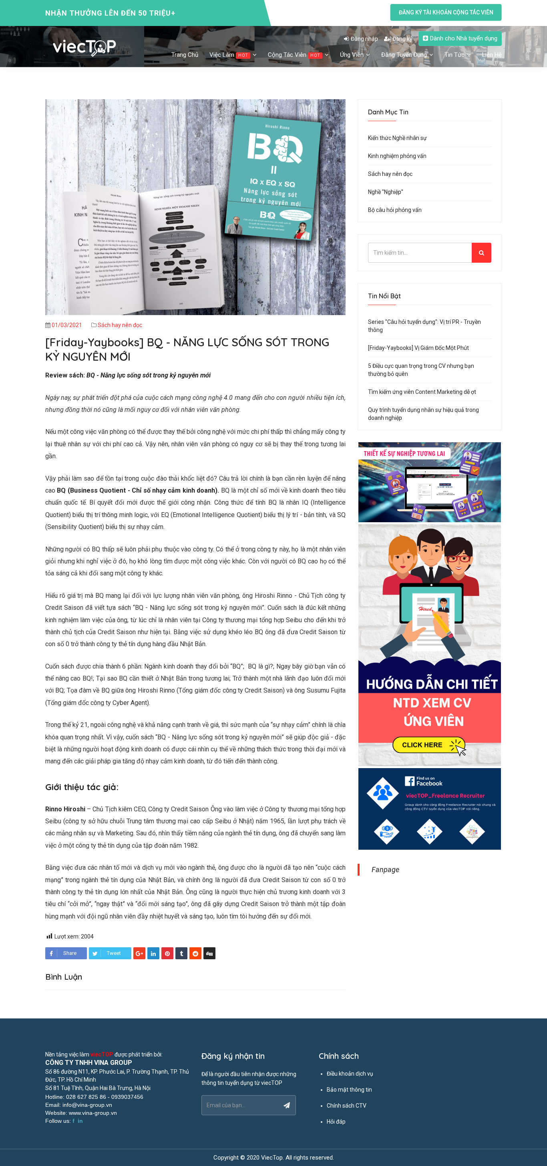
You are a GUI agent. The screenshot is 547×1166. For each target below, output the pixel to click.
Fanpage (385, 869)
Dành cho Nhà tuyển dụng (463, 38)
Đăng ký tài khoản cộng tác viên (446, 12)
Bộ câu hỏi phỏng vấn (395, 210)
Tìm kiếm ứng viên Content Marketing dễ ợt (422, 392)
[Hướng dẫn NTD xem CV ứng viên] (429, 646)
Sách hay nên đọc (120, 325)
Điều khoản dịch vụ (350, 1073)
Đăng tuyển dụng (404, 54)
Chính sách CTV (346, 1105)
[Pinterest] (167, 953)
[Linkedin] (153, 953)
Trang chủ (184, 54)
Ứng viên (352, 54)
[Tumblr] (181, 953)
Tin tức (455, 54)
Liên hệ (492, 54)
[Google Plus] (139, 953)
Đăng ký (402, 39)
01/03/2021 (67, 325)
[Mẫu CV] (429, 482)
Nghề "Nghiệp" (385, 192)
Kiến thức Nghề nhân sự (397, 138)
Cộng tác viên (294, 54)
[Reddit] (195, 953)
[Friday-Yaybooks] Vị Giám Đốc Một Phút (418, 348)
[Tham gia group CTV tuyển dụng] (429, 809)
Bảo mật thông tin (349, 1089)
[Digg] (209, 953)
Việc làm (228, 54)
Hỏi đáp (336, 1121)
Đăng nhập (364, 39)
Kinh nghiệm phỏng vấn (397, 156)
